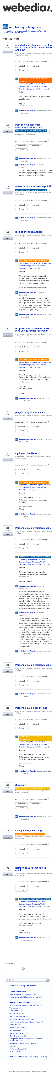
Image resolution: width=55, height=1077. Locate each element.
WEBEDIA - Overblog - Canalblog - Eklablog (28, 1057)
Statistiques (20, 875)
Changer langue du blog (28, 830)
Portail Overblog (21, 458)
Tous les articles (15, 1052)
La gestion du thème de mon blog (21, 1019)
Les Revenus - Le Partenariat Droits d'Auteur (24, 1022)
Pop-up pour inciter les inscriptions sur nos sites (29, 126)
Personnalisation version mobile (33, 528)
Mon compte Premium (17, 1016)
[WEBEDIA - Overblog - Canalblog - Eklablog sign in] (23, 968)
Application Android (22, 55)
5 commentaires (20, 791)
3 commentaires (20, 873)
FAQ (30, 15)
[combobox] (26, 980)
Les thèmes (13, 1025)
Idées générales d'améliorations (25, 134)
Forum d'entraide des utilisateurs (20, 994)
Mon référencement (16, 1036)
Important (36, 66)
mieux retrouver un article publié (33, 186)
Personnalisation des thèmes (31, 708)
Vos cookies (13, 1008)
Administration (19, 194)
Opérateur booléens (26, 453)
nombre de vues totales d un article (31, 869)
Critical (23, 70)
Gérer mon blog (14, 1013)
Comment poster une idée (13, 15)
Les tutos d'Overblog (16, 1027)
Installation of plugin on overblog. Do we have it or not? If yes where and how (33, 47)
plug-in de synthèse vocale (30, 412)
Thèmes (19, 533)
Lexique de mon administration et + (21, 1043)
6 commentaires (20, 235)
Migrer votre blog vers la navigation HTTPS (24, 1005)
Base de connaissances (12, 17)
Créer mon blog (14, 1011)
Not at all (23, 66)
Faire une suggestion (18, 991)
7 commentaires (20, 531)
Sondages (20, 785)
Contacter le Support (16, 1049)
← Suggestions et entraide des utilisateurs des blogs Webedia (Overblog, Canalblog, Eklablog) (24, 31)
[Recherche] (48, 980)
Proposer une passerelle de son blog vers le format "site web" (32, 329)
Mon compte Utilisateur (17, 1033)
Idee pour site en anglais (28, 232)
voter (7, 52)
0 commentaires (20, 53)
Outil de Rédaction (22, 792)
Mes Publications (15, 1030)
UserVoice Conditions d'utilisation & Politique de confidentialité (27, 1071)
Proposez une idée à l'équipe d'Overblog (39, 53)
